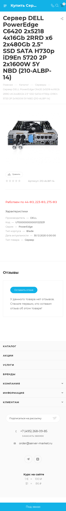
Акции (8, 355)
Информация (13, 392)
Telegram (28, 459)
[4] (16, 181)
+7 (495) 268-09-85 (33, 431)
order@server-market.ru (35, 443)
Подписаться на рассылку (25, 418)
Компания (11, 383)
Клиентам (11, 402)
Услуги (8, 364)
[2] (9, 181)
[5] (19, 181)
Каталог (9, 346)
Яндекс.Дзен (38, 459)
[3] (12, 181)
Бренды (9, 374)
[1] (6, 181)
